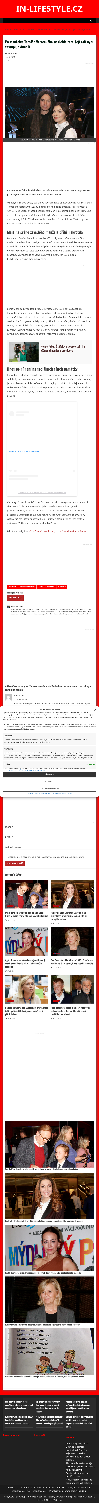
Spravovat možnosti (49, 788)
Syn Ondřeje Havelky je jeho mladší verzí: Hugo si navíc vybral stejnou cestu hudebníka (26, 894)
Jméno (9, 826)
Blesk (83, 531)
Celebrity (10, 906)
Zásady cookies (32, 793)
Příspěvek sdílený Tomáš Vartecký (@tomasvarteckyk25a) (42, 492)
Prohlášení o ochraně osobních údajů (52, 793)
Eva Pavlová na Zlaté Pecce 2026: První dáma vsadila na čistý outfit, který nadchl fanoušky (72, 941)
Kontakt (69, 793)
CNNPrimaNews (38, 531)
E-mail (9, 836)
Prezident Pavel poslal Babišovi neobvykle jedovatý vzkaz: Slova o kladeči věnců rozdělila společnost (72, 989)
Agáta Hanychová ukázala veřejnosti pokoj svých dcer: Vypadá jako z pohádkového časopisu (26, 941)
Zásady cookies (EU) (21, 1490)
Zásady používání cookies (78, 1487)
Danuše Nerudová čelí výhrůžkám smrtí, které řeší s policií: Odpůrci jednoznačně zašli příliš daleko (26, 989)
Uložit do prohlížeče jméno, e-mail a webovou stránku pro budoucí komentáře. (46, 856)
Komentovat (15, 597)
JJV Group (57, 1500)
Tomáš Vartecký (47, 587)
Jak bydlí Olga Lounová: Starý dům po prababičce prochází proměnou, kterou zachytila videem (72, 894)
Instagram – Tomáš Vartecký (63, 531)
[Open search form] (91, 20)
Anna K (13, 587)
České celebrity (28, 587)
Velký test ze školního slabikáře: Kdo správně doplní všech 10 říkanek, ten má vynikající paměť (44, 1376)
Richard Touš (11, 53)
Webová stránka (13, 847)
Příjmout (49, 774)
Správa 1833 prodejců (13, 770)
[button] (95, 709)
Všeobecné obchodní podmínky (49, 1487)
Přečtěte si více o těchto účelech (33, 770)
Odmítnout (49, 781)
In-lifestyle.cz (49, 8)
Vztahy (62, 587)
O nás (19, 1487)
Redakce (11, 1487)
